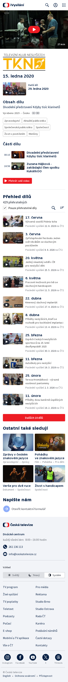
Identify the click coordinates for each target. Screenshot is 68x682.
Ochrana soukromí (25, 675)
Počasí (7, 623)
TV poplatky (10, 601)
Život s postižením (14, 133)
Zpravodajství (12, 120)
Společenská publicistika (18, 127)
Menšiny (33, 133)
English (7, 675)
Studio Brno (43, 601)
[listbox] (34, 575)
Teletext (8, 609)
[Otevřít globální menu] (64, 5)
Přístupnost (45, 675)
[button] (34, 29)
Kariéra (40, 623)
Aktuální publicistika (35, 120)
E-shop (7, 630)
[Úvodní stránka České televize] (18, 525)
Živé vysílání (10, 594)
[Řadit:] (62, 207)
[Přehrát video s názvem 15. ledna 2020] (34, 29)
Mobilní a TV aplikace (16, 638)
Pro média (42, 587)
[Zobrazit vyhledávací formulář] (47, 5)
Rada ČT (41, 616)
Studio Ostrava (45, 609)
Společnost (42, 127)
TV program (10, 587)
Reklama (41, 594)
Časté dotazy (44, 638)
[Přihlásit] (55, 5)
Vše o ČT (8, 645)
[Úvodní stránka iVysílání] (13, 5)
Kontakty (41, 645)
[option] (13, 575)
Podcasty (8, 616)
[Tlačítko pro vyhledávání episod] (54, 207)
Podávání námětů (46, 630)
